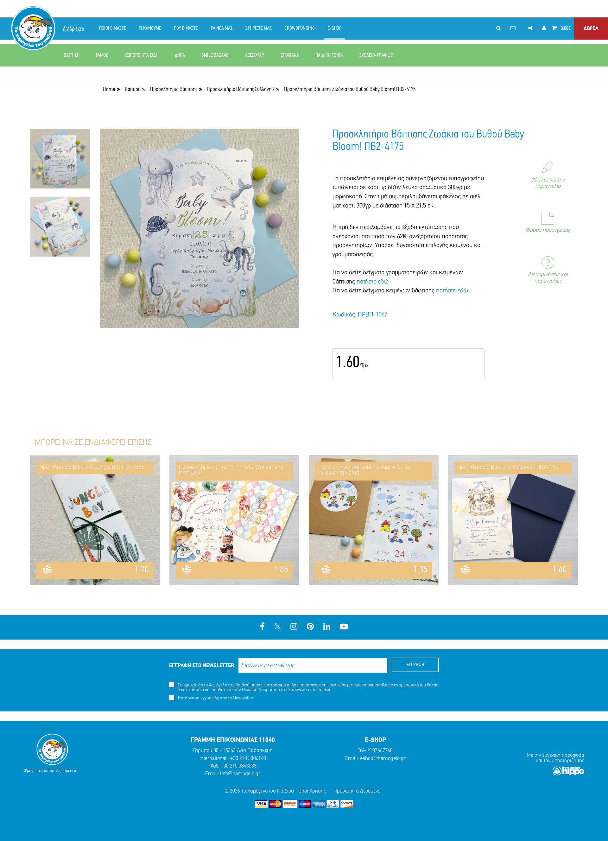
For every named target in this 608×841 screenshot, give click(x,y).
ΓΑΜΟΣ (102, 55)
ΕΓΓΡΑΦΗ (415, 664)
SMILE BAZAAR (215, 55)
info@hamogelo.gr (240, 773)
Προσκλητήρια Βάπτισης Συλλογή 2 (241, 89)
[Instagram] (294, 627)
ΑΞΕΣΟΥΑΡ (254, 55)
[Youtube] (344, 627)
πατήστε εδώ (373, 282)
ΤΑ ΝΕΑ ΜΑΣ (222, 28)
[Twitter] (277, 627)
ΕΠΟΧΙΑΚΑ (290, 55)
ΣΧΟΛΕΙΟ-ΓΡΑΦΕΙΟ (376, 55)
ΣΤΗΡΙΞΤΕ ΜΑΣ (258, 28)
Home (109, 89)
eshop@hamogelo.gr (383, 758)
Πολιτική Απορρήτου (261, 690)
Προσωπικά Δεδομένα (357, 791)
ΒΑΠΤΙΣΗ (71, 55)
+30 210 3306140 (248, 758)
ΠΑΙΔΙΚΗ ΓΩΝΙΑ (329, 55)
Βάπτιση (133, 89)
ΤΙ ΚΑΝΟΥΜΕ (150, 28)
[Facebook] (262, 627)
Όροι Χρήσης (312, 791)
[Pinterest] (310, 627)
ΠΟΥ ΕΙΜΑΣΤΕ (186, 28)
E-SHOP (334, 28)
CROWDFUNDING (299, 28)
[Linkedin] (327, 627)
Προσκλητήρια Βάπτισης (173, 89)
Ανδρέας (74, 29)
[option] (60, 163)
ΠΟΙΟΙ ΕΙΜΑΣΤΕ (112, 28)
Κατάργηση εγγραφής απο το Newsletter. (215, 698)
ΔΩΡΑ (180, 55)
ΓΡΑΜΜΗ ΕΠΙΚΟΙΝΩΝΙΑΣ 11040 (233, 740)
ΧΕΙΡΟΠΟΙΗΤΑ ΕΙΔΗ (141, 55)
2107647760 (380, 750)
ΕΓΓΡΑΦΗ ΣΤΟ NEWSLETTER (201, 665)
